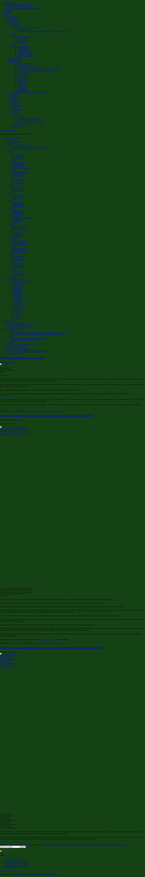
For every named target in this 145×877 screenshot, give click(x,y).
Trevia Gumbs (22, 85)
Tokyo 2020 (12, 35)
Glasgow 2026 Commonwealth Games (17, 4)
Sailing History (18, 204)
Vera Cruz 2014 (13, 108)
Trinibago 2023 (13, 22)
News (10, 330)
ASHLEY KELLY (23, 50)
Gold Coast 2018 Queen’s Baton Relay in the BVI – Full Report (38, 69)
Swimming (12, 223)
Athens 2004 (17, 294)
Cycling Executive (19, 179)
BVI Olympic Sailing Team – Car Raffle (22, 358)
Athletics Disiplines (19, 166)
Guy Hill (16, 319)
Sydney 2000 (17, 292)
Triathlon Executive (19, 264)
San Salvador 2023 (14, 20)
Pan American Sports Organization (15, 863)
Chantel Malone (22, 41)
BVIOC (76, 845)
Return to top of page (7, 871)
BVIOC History (13, 143)
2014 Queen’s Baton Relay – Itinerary (29, 121)
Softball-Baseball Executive (22, 218)
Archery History (18, 157)
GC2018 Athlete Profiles (21, 73)
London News (22, 300)
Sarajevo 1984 (17, 283)
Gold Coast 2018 (14, 62)
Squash (10, 231)
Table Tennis (12, 239)
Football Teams (18, 191)
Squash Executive (19, 233)
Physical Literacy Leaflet (16, 323)
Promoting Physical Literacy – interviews (22, 325)
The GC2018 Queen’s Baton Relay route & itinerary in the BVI (38, 67)
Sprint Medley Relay (24, 168)
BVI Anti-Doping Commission (14, 346)
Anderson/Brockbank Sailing (49, 639)
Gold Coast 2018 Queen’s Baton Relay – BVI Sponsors (35, 71)
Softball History (18, 220)
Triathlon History (18, 265)
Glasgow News (18, 127)
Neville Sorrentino (23, 90)
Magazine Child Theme (22, 874)
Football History (18, 189)
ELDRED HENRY (23, 48)
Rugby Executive (18, 195)
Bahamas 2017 (13, 94)
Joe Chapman (21, 88)
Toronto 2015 (13, 104)
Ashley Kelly (21, 77)
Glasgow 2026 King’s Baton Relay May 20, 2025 (25, 8)
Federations (8, 151)
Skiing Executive (18, 210)
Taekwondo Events (19, 252)
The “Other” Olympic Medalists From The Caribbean (31, 147)
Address (11, 139)
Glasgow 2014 (13, 115)
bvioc (18, 420)
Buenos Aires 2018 (14, 58)
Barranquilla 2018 (14, 60)
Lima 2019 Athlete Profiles (22, 46)
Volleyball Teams (18, 275)
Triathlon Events (18, 267)
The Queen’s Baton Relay (21, 64)
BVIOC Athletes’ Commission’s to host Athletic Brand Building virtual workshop (40, 332)
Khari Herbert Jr (22, 83)
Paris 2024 (12, 18)
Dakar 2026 (8, 10)
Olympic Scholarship (99, 845)
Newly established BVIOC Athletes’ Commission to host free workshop (37, 334)
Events (10, 336)
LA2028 (7, 14)
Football (11, 185)
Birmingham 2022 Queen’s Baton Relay (26, 27)
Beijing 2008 (17, 296)
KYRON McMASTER (25, 56)
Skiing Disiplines (18, 214)
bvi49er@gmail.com (8, 395)
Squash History (18, 235)
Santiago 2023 (13, 24)
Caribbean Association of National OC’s (17, 867)
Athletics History (18, 164)
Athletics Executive (19, 162)
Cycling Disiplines (19, 183)
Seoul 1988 (16, 286)
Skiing (10, 208)
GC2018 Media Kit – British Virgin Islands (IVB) (29, 92)
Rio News (16, 98)
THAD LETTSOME (24, 52)
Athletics (11, 160)
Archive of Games (10, 16)
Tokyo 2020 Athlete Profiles (22, 37)
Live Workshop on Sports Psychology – (26, 340)
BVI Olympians (13, 306)
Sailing (10, 201)
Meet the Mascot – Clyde (21, 125)
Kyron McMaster (23, 39)
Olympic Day (8, 342)
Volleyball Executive (20, 271)
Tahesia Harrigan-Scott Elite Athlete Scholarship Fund (22, 349)
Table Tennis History (20, 243)
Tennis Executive (18, 256)
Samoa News (17, 102)
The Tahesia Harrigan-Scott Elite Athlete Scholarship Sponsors (29, 351)
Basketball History (19, 174)
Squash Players (18, 237)
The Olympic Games (11, 277)
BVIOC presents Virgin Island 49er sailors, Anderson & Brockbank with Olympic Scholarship (51, 647)
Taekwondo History (19, 250)
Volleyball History (19, 273)
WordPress (50, 874)
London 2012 (17, 298)
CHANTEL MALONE (25, 54)
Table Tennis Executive (20, 241)
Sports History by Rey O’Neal (18, 145)
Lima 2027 (8, 12)
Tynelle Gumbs (22, 87)
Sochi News (21, 304)
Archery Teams (18, 158)
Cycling (11, 178)
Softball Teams (18, 222)
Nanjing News (18, 113)
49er (42, 845)
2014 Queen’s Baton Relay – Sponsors (30, 123)
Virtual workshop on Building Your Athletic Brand (30, 338)
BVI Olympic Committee (8, 130)
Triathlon (11, 262)
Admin (13, 362)
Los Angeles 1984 (19, 285)
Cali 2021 (11, 33)
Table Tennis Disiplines (20, 244)
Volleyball (11, 269)
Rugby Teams (17, 199)
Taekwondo (12, 246)
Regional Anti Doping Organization (16, 865)
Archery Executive (19, 155)
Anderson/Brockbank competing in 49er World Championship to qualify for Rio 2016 (46, 415)
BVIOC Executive (14, 141)
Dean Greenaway (19, 307)
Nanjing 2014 (13, 111)
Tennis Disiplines (18, 260)
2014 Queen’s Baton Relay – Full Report (30, 119)
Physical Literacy (10, 321)
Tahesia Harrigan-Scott (24, 75)
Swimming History (19, 227)
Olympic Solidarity (113, 845)
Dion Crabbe (17, 309)
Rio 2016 (11, 96)
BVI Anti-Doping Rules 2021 (18, 348)
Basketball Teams (19, 176)
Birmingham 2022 (14, 25)
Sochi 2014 (16, 302)
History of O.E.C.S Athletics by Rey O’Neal (28, 149)
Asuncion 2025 (9, 3)
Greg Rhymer (17, 317)
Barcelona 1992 (18, 288)
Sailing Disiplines (19, 206)
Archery (11, 153)
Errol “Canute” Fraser (20, 315)
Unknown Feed (7, 851)
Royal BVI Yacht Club (54, 411)
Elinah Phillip (21, 43)
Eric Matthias (17, 313)
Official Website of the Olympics (15, 859)
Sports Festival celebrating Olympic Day (22, 344)
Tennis (10, 254)
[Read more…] (5, 841)
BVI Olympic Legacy (15, 279)
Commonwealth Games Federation (16, 861)
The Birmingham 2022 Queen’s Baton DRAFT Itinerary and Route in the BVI (43, 31)
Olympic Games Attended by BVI (19, 281)
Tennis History (18, 258)
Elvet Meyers (17, 311)
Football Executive (19, 187)
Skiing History (18, 212)
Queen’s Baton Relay (20, 117)
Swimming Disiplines (20, 229)
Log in (58, 874)
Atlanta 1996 (17, 290)
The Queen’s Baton (23, 29)
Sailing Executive (19, 202)
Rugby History (18, 197)
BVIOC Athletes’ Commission (14, 328)
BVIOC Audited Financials (13, 353)
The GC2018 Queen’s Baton (26, 66)
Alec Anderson (28, 411)
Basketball (11, 170)
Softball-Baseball (14, 216)
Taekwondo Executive (20, 248)
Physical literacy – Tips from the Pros (20, 327)
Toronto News (17, 106)
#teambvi (34, 643)
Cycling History (18, 181)
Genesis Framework (39, 874)
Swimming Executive (20, 225)
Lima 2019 (12, 45)
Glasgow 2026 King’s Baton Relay (20, 6)
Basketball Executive (20, 172)
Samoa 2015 (12, 100)
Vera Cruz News (18, 109)
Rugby (10, 193)
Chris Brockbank (40, 411)
